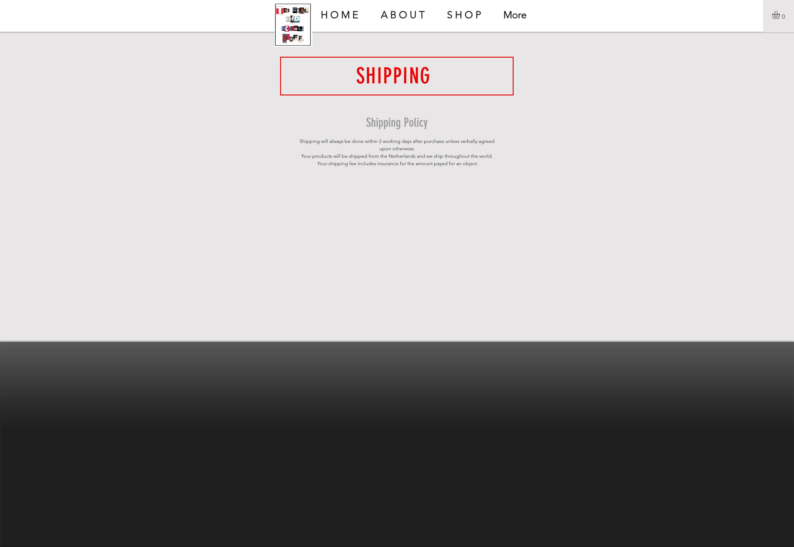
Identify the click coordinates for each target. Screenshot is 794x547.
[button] (780, 15)
